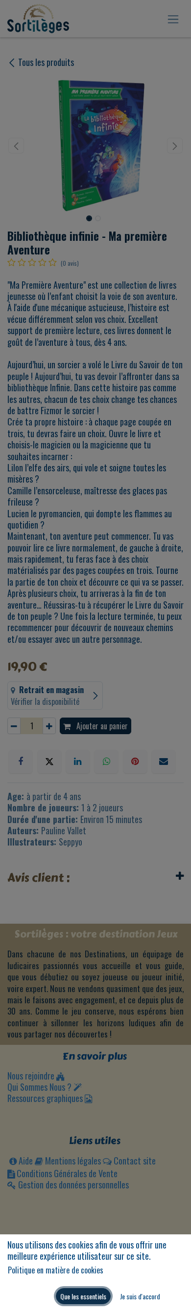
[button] (83, 1296)
